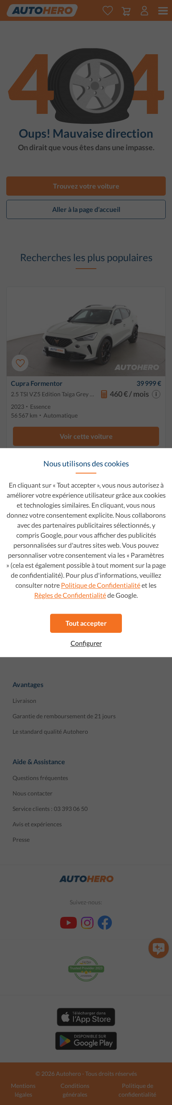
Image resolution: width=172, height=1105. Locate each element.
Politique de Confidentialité (100, 585)
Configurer (86, 643)
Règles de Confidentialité (70, 595)
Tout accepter (86, 623)
